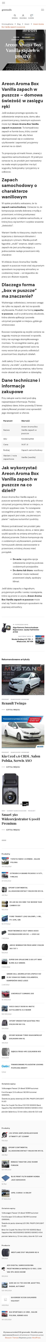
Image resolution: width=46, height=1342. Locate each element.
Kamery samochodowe (16, 811)
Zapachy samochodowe (23, 40)
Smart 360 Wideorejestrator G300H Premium (21, 819)
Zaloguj (23, 18)
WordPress (36, 1338)
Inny (3, 811)
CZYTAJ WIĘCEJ (13, 709)
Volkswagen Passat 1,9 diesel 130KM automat (20, 1088)
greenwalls (7, 10)
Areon (16, 37)
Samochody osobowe (20, 699)
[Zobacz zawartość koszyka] (31, 15)
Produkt (26, 37)
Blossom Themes (12, 1338)
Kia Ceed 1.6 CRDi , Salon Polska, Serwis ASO (21, 758)
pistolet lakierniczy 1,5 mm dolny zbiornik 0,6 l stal (22, 1112)
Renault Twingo (14, 703)
